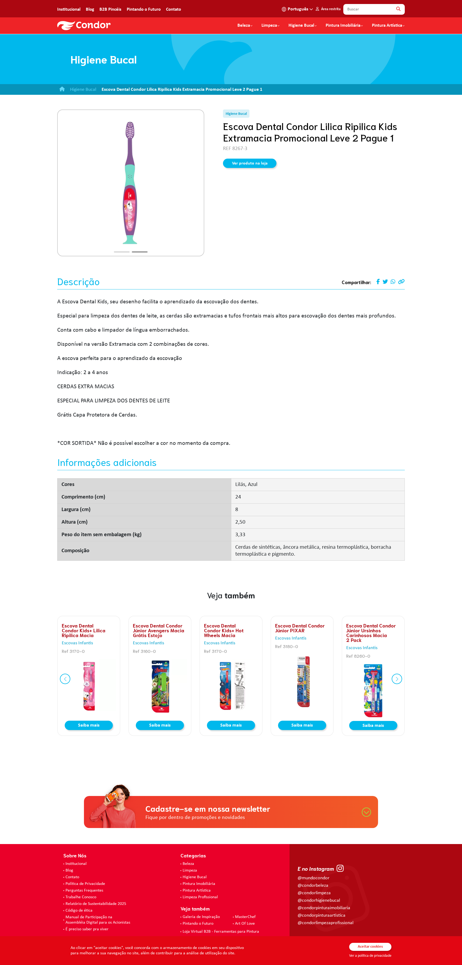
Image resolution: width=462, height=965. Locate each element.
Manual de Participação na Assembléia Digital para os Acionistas (98, 920)
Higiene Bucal (301, 25)
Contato (173, 9)
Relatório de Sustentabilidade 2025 (96, 904)
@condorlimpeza (314, 893)
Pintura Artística (387, 25)
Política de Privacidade (85, 884)
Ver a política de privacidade (370, 956)
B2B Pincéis (110, 9)
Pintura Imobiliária (343, 25)
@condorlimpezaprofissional (325, 922)
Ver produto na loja (250, 163)
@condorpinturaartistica (321, 915)
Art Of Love (245, 923)
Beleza (243, 25)
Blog (90, 9)
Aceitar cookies (370, 947)
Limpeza (190, 870)
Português (298, 9)
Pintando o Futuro (144, 9)
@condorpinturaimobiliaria (324, 908)
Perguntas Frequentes (84, 890)
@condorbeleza (313, 885)
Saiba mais (88, 725)
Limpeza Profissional (200, 897)
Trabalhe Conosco (81, 897)
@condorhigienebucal (319, 900)
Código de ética (79, 910)
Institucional (68, 9)
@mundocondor (313, 878)
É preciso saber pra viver (87, 929)
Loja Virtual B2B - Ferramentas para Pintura (221, 931)
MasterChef (245, 917)
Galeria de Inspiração (201, 917)
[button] (122, 252)
